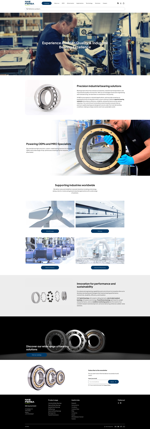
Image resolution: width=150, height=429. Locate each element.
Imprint (73, 415)
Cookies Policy (75, 409)
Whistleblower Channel (77, 417)
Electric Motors (50, 267)
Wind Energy (50, 231)
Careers (105, 3)
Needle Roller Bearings (54, 407)
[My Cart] (123, 3)
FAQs (72, 411)
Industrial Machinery (100, 267)
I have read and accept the (100, 385)
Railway (100, 231)
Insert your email (92, 378)
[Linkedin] (118, 403)
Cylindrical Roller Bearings (54, 403)
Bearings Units (52, 413)
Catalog (46, 3)
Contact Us (74, 413)
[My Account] (121, 3)
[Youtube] (120, 403)
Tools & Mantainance (53, 415)
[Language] (118, 3)
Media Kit (73, 403)
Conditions (74, 407)
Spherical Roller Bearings (54, 411)
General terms (75, 405)
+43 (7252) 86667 (29, 414)
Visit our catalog (36, 355)
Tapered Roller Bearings (54, 405)
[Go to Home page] (29, 3)
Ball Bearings (51, 409)
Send (112, 381)
